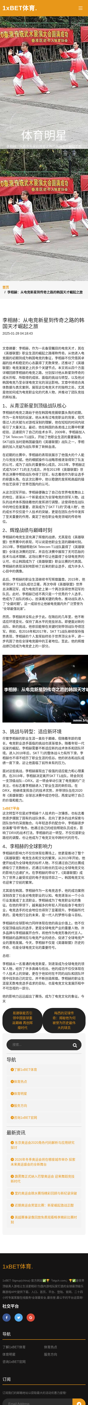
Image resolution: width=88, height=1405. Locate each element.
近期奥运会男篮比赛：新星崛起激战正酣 (44, 1205)
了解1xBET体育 (25, 1069)
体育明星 (20, 1093)
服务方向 (20, 1105)
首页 (5, 287)
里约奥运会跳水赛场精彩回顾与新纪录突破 (45, 1193)
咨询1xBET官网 (25, 1117)
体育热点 (20, 1081)
